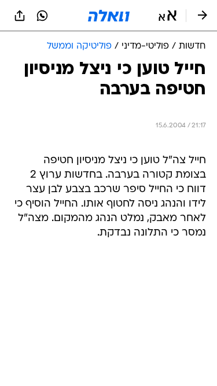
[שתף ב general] (19, 15)
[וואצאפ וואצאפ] (42, 15)
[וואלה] (109, 15)
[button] (167, 15)
